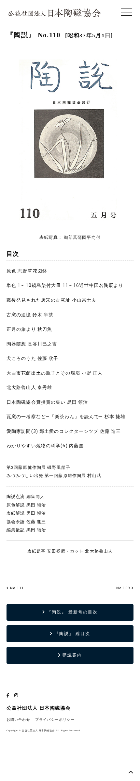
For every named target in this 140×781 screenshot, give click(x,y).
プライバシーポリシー (55, 720)
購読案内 (71, 655)
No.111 (16, 588)
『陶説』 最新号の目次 (71, 612)
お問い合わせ (18, 720)
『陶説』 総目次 (72, 633)
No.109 (123, 588)
